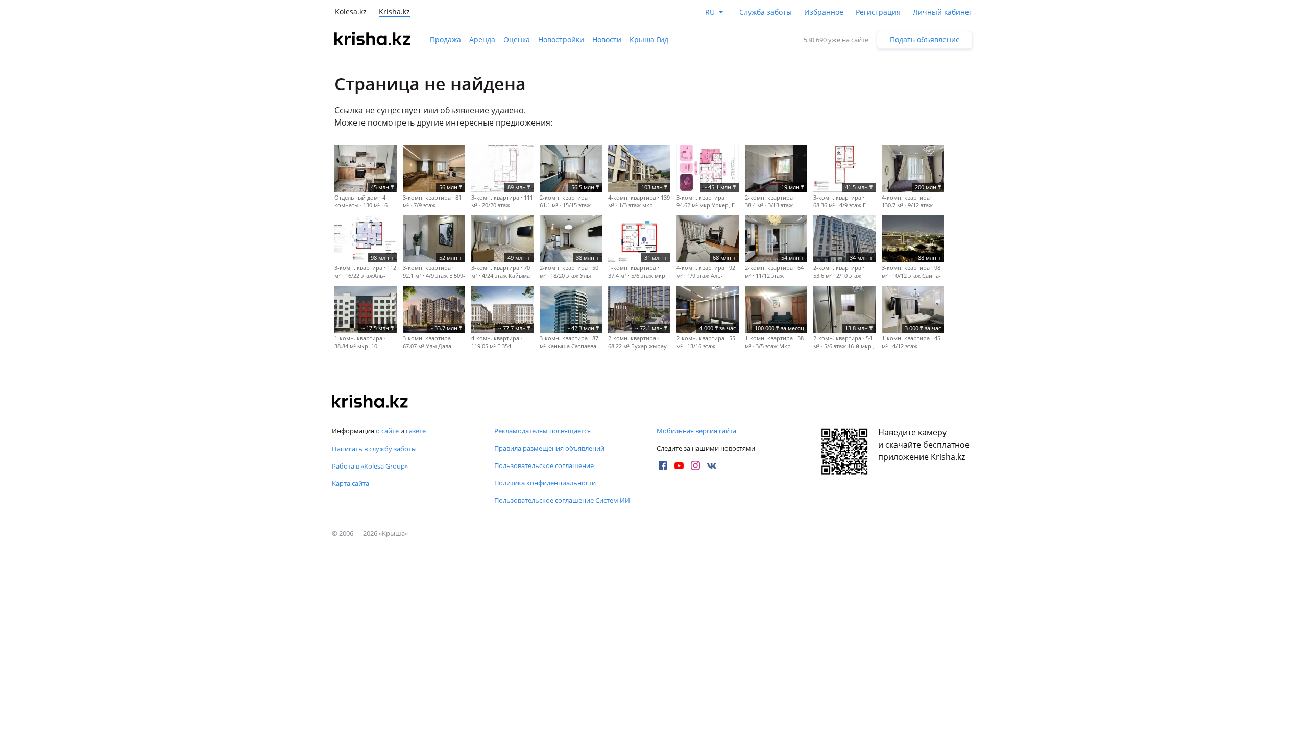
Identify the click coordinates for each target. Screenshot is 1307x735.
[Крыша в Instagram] (695, 465)
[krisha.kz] (370, 402)
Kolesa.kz (351, 11)
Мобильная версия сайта (696, 430)
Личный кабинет (943, 12)
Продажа (445, 39)
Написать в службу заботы (374, 448)
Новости (606, 39)
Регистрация (878, 12)
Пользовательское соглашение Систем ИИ (562, 500)
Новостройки (561, 39)
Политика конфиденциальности (545, 482)
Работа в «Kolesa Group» (370, 466)
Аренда (482, 39)
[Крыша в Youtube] (679, 465)
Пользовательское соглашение (544, 465)
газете (416, 430)
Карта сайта (350, 483)
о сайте (387, 430)
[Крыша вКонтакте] (712, 465)
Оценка (516, 39)
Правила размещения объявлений (549, 448)
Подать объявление (925, 39)
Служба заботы (765, 12)
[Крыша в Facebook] (663, 465)
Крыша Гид (649, 39)
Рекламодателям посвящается (542, 430)
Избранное (823, 12)
